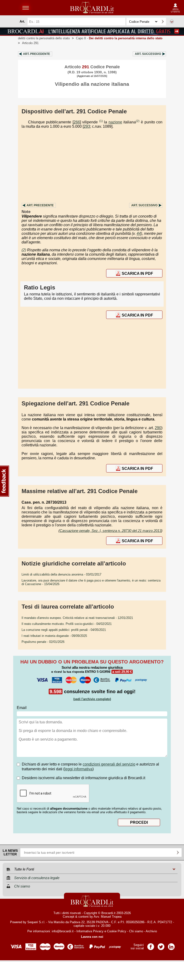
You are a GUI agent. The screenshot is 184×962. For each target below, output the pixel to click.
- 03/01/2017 (61, 574)
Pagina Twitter (161, 945)
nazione (115, 122)
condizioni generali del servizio (109, 764)
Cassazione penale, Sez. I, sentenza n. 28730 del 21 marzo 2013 (110, 531)
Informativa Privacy (90, 931)
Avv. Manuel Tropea (107, 916)
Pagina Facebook (150, 945)
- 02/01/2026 (43, 642)
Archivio (151, 931)
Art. (36, 54)
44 (139, 233)
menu (25, 7)
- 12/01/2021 (77, 618)
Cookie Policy (116, 931)
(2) (137, 121)
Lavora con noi (92, 937)
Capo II (119, 38)
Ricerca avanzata (172, 21)
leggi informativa (78, 769)
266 (77, 122)
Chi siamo (136, 931)
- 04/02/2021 (67, 624)
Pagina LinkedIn (171, 945)
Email (22, 708)
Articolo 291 (30, 43)
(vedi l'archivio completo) (92, 699)
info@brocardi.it (63, 931)
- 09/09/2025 (54, 636)
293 (87, 126)
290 (158, 428)
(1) (101, 121)
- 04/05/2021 (64, 630)
